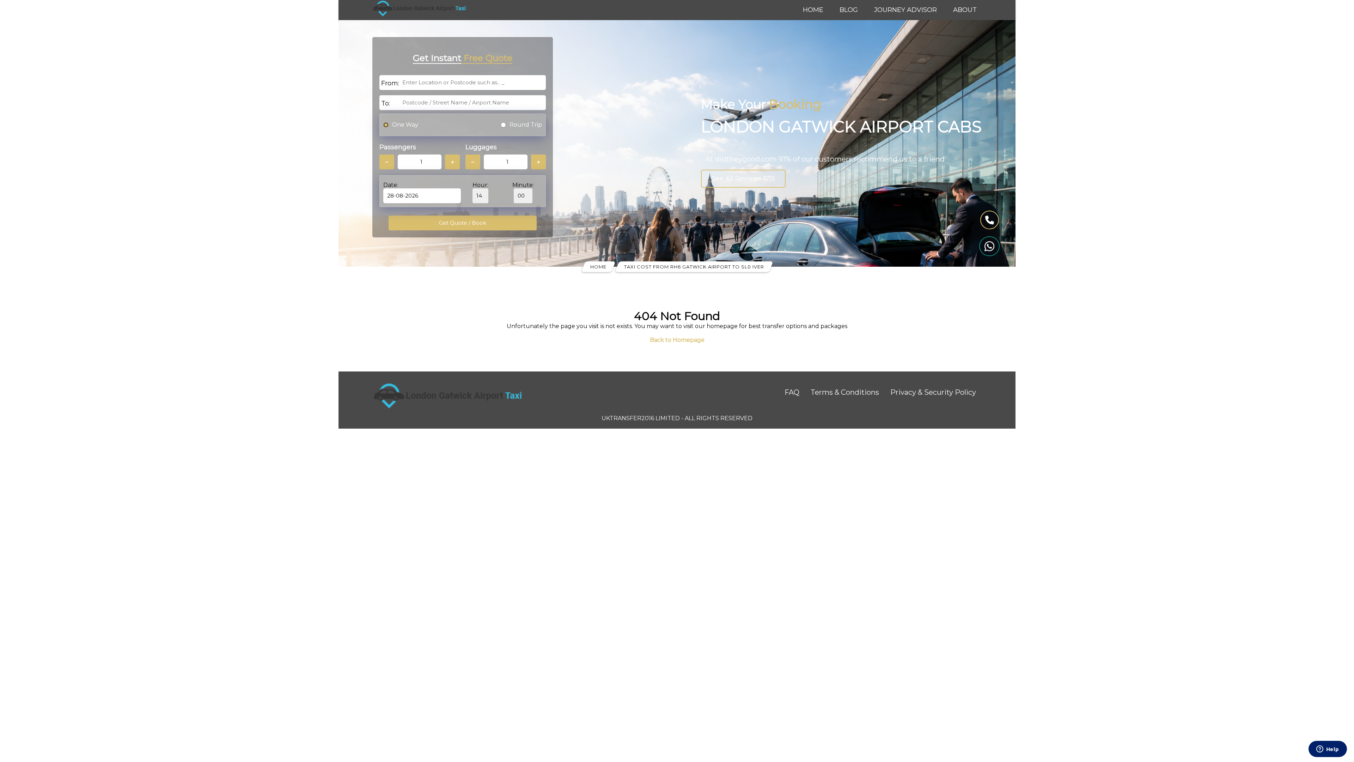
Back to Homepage (677, 340)
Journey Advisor (905, 10)
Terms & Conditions (845, 392)
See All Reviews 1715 (743, 178)
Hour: (480, 185)
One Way (405, 124)
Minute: (523, 185)
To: (385, 103)
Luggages (481, 147)
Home (813, 10)
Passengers (397, 147)
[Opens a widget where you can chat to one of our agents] (1327, 749)
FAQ (792, 392)
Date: (390, 185)
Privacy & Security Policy (933, 392)
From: (390, 83)
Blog (849, 10)
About (965, 10)
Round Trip (526, 124)
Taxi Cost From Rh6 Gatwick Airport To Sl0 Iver (694, 267)
